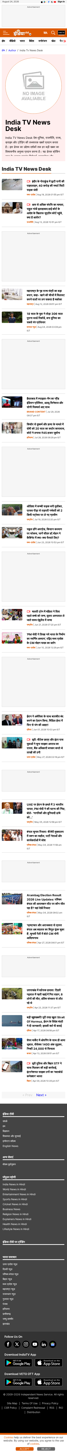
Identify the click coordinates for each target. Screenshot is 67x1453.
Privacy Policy (50, 1403)
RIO (61, 1407)
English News (10, 1145)
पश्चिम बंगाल (31, 845)
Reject (46, 1448)
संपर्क (5, 1121)
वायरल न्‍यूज (31, 327)
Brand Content (36, 412)
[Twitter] (17, 1344)
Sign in (61, 1)
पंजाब (5, 1303)
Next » (41, 1095)
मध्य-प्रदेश (31, 195)
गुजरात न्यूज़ (8, 1298)
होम (3, 41)
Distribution (33, 1412)
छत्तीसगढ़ (7, 1313)
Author (12, 50)
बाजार (29, 1053)
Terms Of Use (30, 1403)
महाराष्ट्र (30, 304)
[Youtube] (34, 1344)
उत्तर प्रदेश (31, 757)
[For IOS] (49, 1382)
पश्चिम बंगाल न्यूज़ (10, 1274)
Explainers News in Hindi (17, 1219)
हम (4, 1126)
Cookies (8, 1437)
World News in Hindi (14, 1189)
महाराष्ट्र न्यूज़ (9, 1288)
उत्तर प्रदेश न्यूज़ (10, 1264)
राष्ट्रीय (30, 519)
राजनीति (30, 222)
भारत (22, 41)
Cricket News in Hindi (15, 1204)
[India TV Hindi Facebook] (49, 2)
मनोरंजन (43, 41)
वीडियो (12, 41)
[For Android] (18, 1382)
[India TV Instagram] (25, 1344)
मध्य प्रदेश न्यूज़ (10, 1284)
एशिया (29, 730)
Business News (11, 1209)
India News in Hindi (14, 1184)
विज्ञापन (6, 1131)
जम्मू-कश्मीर (8, 1318)
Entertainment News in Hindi (19, 1194)
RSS (51, 1407)
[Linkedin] (43, 1344)
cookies (34, 1443)
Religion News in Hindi (15, 1214)
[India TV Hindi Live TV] (61, 32)
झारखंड (6, 1323)
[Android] (45, 2)
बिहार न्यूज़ (7, 1279)
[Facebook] (8, 1344)
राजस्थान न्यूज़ (9, 1293)
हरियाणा (30, 437)
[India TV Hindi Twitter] (52, 2)
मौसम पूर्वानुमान (9, 1164)
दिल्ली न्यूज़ (7, 1269)
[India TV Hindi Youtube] (55, 2)
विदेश (31, 41)
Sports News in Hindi (15, 1199)
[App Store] (49, 1363)
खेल (53, 41)
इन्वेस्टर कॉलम (9, 1140)
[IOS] (42, 2)
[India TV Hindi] (22, 32)
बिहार (29, 1081)
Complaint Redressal (33, 1407)
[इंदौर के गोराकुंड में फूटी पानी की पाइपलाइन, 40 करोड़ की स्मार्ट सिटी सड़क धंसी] (12, 184)
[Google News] (52, 1344)
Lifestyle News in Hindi (16, 1228)
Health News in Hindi (15, 1224)
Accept (24, 1448)
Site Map (12, 1403)
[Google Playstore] (18, 1363)
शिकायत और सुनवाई (12, 1136)
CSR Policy (10, 1407)
